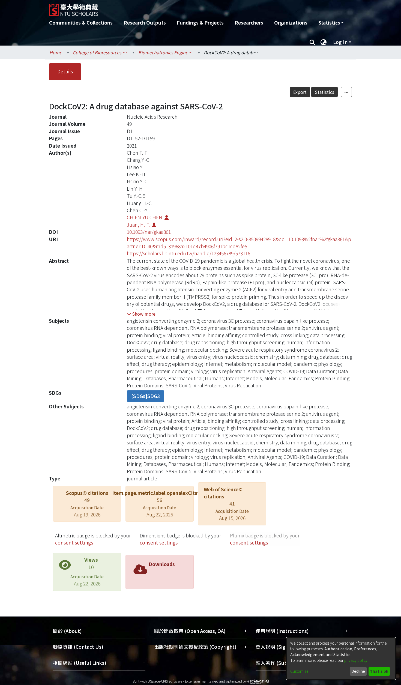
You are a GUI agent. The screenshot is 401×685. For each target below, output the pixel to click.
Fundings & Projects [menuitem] (200, 22)
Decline (358, 671)
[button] (141, 313)
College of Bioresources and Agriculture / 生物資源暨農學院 (100, 52)
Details (65, 71)
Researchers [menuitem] (249, 22)
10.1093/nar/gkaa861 (149, 231)
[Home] (171, 8)
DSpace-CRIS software (165, 681)
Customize (299, 671)
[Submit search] (312, 42)
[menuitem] (330, 22)
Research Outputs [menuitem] (145, 22)
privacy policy (355, 660)
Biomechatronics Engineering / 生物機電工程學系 (165, 52)
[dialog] (341, 659)
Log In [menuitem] (340, 41)
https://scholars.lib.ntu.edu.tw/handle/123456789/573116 (188, 253)
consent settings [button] (74, 542)
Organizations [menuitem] (290, 22)
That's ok (379, 671)
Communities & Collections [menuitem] (81, 22)
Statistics (324, 92)
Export (300, 92)
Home (55, 52)
